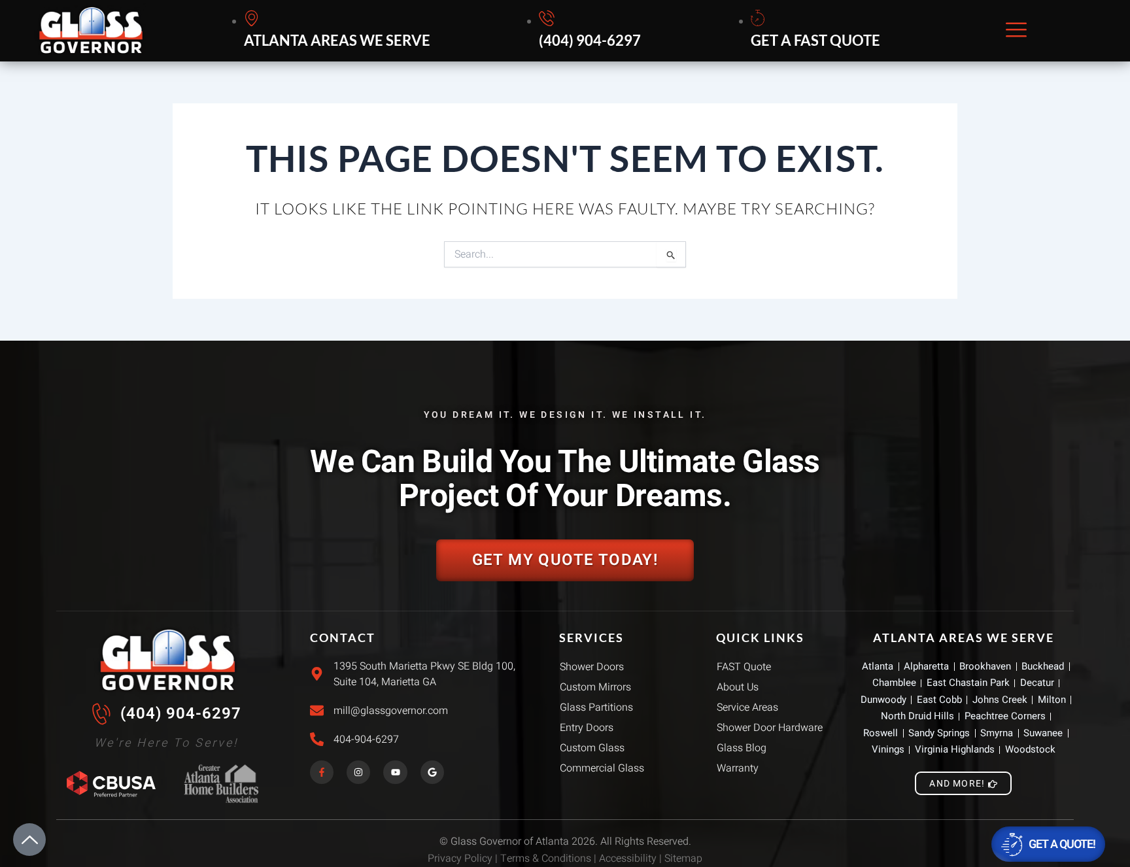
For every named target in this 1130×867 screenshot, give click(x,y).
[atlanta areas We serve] (339, 30)
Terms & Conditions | (549, 858)
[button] (1016, 31)
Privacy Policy (460, 858)
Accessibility (628, 858)
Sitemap (683, 858)
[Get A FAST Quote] (817, 30)
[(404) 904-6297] (592, 30)
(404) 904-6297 (180, 713)
